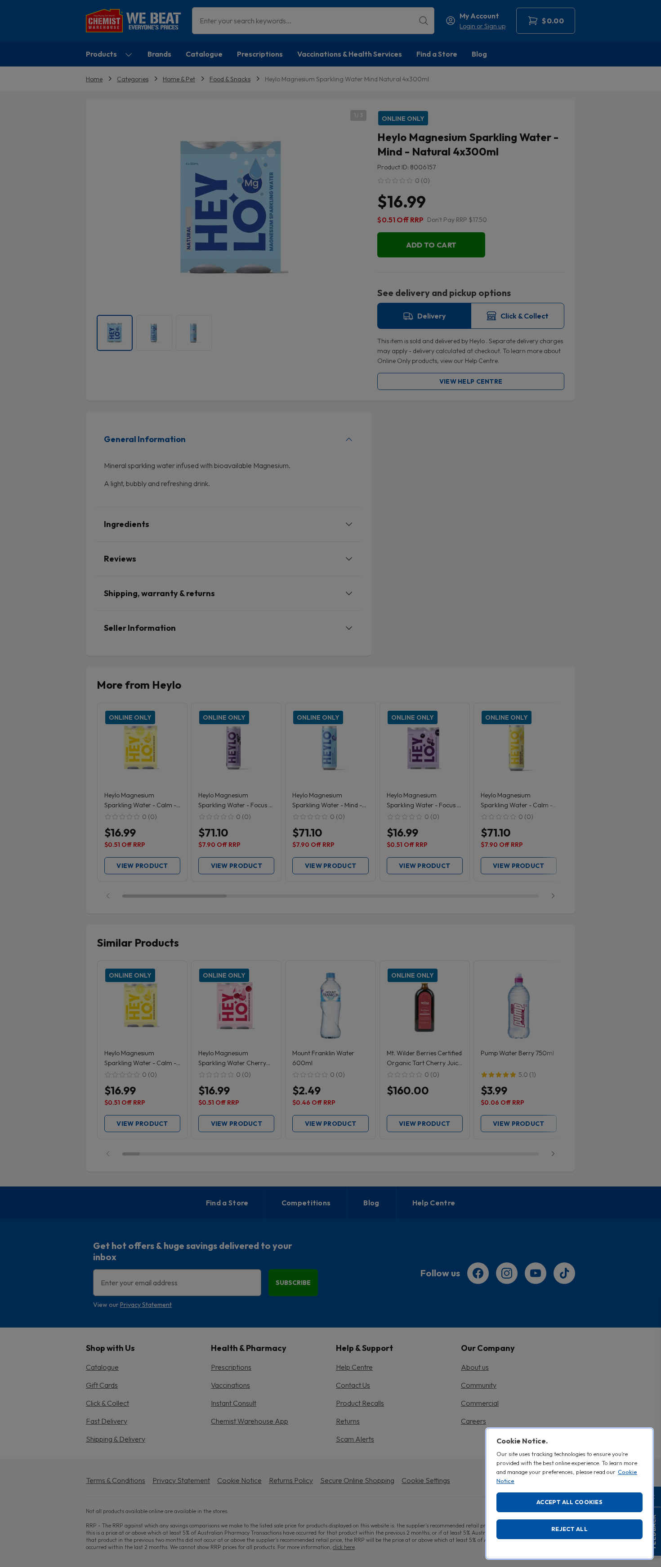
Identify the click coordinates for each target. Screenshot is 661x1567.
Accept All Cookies (569, 1501)
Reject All (569, 1528)
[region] (569, 1493)
